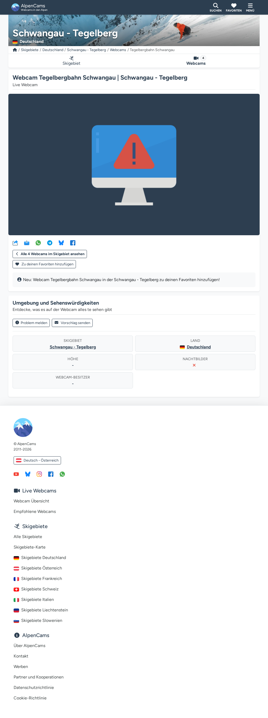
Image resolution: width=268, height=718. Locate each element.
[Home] (15, 50)
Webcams (118, 50)
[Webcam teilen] (15, 242)
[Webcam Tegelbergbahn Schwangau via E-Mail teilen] (26, 242)
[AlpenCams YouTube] (16, 474)
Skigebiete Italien (37, 599)
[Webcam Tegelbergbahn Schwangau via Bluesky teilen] (61, 242)
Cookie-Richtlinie (30, 697)
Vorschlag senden (75, 323)
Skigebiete (29, 50)
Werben (21, 666)
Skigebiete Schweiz (40, 589)
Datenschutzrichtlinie (34, 687)
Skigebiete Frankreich (41, 578)
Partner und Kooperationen (39, 677)
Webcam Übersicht (31, 500)
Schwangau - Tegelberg (86, 50)
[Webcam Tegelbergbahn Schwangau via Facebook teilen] (72, 242)
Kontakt (21, 656)
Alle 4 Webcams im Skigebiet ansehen (53, 254)
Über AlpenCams (29, 645)
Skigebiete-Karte (30, 547)
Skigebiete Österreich (41, 568)
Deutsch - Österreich (41, 460)
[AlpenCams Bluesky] (27, 474)
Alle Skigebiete (28, 536)
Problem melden (34, 323)
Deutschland (52, 50)
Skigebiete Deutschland (43, 557)
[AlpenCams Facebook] (50, 474)
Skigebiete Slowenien (41, 620)
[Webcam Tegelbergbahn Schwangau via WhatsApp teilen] (38, 242)
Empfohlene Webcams (35, 511)
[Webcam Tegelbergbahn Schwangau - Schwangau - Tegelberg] (134, 164)
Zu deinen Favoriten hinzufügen (47, 264)
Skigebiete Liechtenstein (44, 609)
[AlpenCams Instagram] (39, 474)
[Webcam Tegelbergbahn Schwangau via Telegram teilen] (49, 242)
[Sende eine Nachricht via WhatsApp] (62, 474)
